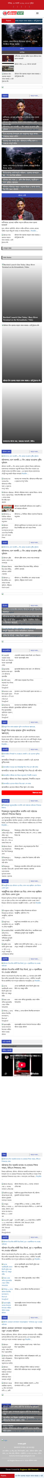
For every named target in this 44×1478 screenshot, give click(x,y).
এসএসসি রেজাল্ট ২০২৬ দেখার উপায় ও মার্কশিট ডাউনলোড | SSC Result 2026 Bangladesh (28, 1222)
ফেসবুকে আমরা (7, 248)
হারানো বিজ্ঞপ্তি (8, 1426)
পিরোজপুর (5, 801)
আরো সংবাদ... (35, 96)
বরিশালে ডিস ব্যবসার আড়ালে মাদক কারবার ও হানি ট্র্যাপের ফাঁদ (22, 1476)
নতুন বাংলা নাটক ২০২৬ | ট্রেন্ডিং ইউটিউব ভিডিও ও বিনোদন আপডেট (21, 621)
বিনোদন (5, 606)
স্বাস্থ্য (5, 1318)
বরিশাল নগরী (22, 195)
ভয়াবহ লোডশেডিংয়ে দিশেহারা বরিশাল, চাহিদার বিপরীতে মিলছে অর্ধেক (20, 42)
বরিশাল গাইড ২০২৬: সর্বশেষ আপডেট (25, 64)
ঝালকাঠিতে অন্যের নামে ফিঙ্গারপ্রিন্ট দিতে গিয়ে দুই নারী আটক (22, 770)
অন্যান (5, 542)
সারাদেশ (5, 96)
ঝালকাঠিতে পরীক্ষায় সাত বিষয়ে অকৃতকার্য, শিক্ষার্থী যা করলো (21, 779)
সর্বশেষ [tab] (22, 49)
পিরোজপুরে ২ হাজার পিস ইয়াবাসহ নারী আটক (27, 858)
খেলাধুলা (5, 881)
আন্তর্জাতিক (6, 650)
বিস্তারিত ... (34, 231)
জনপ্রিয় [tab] (22, 52)
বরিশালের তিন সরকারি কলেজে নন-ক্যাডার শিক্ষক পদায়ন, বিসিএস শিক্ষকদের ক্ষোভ (20, 1166)
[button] (5, 35)
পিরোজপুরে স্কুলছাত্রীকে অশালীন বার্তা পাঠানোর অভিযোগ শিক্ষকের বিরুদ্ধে (19, 812)
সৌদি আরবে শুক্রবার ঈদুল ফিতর (24, 680)
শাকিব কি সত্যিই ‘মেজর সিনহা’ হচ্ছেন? (16, 635)
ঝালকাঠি (5, 749)
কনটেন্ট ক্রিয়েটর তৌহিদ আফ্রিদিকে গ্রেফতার (18, 630)
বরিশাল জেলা (6, 452)
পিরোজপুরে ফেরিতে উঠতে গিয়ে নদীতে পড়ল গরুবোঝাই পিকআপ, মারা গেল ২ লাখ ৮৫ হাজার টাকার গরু (28, 832)
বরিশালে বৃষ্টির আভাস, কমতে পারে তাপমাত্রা (27, 558)
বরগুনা (4, 722)
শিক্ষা (4, 1155)
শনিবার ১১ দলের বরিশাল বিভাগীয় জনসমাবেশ (27, 1011)
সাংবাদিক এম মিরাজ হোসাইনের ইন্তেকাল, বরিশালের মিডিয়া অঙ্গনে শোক (18, 1418)
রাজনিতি (5, 959)
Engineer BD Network (29, 1469)
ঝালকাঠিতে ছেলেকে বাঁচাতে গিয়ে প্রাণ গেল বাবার (18, 787)
